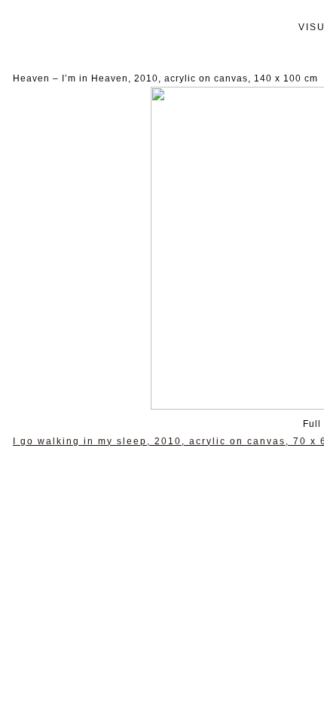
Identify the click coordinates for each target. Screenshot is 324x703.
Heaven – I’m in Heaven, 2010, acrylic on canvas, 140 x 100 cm (165, 78)
